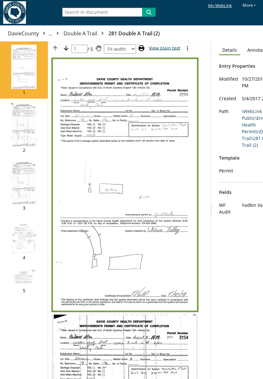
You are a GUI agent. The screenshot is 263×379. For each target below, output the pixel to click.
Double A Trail (81, 33)
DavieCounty (31, 33)
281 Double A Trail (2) (134, 33)
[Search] (149, 12)
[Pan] (98, 48)
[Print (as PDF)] (141, 48)
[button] (24, 70)
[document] (237, 210)
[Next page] (66, 48)
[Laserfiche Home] (27, 12)
